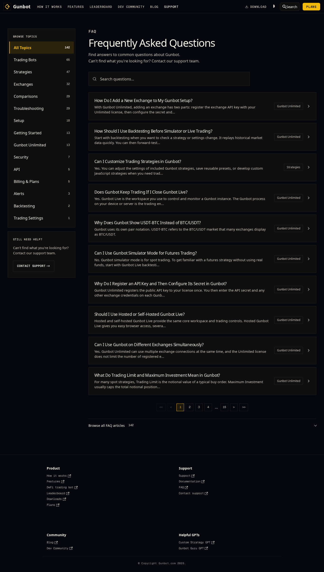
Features (76, 7)
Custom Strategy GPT (194, 542)
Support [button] (171, 7)
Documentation (189, 481)
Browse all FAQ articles (111, 425)
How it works (49, 7)
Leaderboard (101, 7)
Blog (154, 7)
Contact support (191, 493)
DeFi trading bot (60, 487)
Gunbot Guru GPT (191, 548)
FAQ (181, 487)
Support (184, 476)
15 (224, 407)
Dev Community (131, 7)
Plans (311, 7)
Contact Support (33, 266)
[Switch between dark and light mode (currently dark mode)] (273, 6)
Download (258, 7)
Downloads (54, 499)
